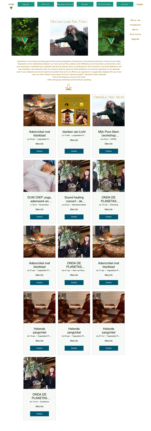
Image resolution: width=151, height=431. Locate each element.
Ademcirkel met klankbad (39, 133)
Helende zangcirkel (39, 330)
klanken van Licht (74, 132)
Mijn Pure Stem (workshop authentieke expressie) (108, 133)
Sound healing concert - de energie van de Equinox (74, 199)
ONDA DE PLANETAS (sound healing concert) (108, 199)
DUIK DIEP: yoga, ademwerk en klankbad (39, 199)
